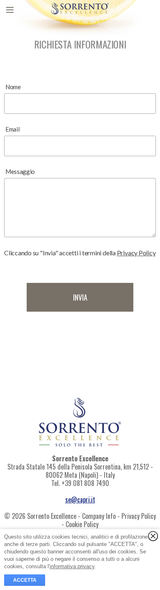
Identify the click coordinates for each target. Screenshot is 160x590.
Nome (13, 86)
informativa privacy (72, 566)
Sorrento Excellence (80, 458)
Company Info (99, 516)
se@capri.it (80, 499)
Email (12, 129)
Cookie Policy (82, 524)
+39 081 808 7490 (85, 483)
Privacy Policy (136, 253)
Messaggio (20, 171)
